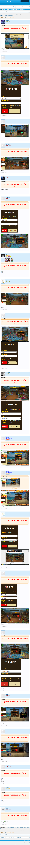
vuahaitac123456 (9, 572)
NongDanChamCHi (9, 631)
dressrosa (7, 787)
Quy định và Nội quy (26, 842)
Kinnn (25, 14)
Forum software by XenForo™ (5, 842)
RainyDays (5, 15)
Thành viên (9, 1)
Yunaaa (7, 730)
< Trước (1, 17)
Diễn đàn (3, 1)
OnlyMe (27, 14)
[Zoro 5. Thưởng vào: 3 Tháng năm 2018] (12, 261)
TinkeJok (7, 20)
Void (6, 254)
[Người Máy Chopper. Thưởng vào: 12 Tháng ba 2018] (6, 261)
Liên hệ (25, 840)
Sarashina (7, 513)
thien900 (7, 56)
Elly (6, 280)
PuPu (7, 694)
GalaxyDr (16, 14)
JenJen (22, 14)
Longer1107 (8, 372)
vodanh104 (8, 765)
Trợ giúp (28, 840)
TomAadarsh (10, 15)
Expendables (11, 14)
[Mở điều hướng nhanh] (29, 6)
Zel (6, 120)
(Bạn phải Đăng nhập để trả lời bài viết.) (24, 830)
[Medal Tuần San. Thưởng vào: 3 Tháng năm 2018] (9, 261)
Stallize (7, 808)
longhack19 (8, 144)
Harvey (19, 14)
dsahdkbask (8, 197)
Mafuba (7, 176)
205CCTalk (7, 14)
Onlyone (1, 15)
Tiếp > (13, 17)
